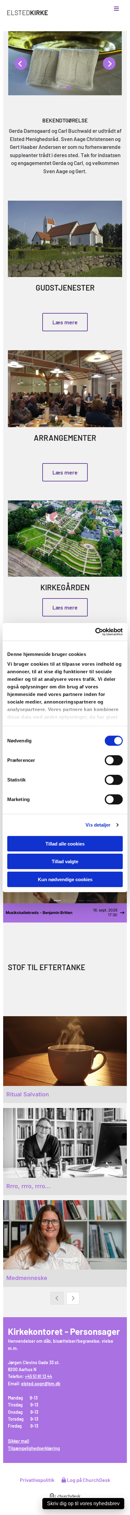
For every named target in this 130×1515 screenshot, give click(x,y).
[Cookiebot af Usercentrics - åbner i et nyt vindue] (95, 632)
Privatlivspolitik (37, 1480)
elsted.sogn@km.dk (40, 1383)
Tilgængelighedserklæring (34, 1448)
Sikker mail (18, 1441)
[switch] (114, 760)
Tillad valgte (65, 861)
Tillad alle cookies (65, 843)
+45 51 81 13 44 (38, 1376)
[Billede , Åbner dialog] (65, 63)
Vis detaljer (98, 825)
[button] (109, 9)
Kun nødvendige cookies (65, 879)
